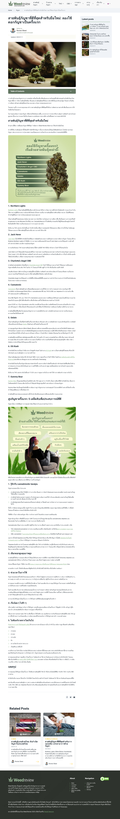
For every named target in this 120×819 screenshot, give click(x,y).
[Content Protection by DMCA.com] (104, 779)
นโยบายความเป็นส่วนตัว (91, 783)
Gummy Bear (12, 381)
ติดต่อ (72, 783)
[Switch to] (108, 3)
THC (60, 4)
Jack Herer (11, 239)
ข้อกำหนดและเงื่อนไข (90, 787)
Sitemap (89, 789)
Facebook (73, 785)
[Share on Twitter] (70, 697)
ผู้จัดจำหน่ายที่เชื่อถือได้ (75, 791)
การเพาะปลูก (78, 3)
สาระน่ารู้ (88, 3)
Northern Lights (13, 210)
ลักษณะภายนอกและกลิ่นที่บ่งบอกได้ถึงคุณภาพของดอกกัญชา (48, 564)
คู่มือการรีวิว (74, 788)
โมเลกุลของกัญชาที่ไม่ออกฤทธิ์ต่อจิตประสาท (36, 534)
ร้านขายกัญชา (49, 3)
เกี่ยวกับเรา (99, 3)
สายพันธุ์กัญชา (36, 3)
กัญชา (18, 10)
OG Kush (48, 350)
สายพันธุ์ (13, 739)
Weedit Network (49, 811)
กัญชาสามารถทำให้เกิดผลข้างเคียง (19, 624)
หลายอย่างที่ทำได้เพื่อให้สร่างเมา (27, 659)
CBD (68, 4)
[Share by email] (74, 697)
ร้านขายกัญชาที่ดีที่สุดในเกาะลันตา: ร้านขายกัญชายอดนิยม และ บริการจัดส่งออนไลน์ (99, 26)
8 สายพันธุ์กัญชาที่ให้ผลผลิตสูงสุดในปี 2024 (98, 50)
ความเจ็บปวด (53, 739)
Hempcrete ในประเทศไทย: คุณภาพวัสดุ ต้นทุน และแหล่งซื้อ (100, 35)
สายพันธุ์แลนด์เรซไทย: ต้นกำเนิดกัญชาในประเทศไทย (24, 743)
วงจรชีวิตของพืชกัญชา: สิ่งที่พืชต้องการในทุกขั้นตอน (99, 43)
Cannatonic (11, 289)
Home (10, 10)
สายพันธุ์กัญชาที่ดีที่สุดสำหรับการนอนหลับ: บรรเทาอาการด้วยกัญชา (58, 744)
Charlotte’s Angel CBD (36, 265)
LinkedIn (73, 786)
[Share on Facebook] (67, 697)
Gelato (25, 324)
